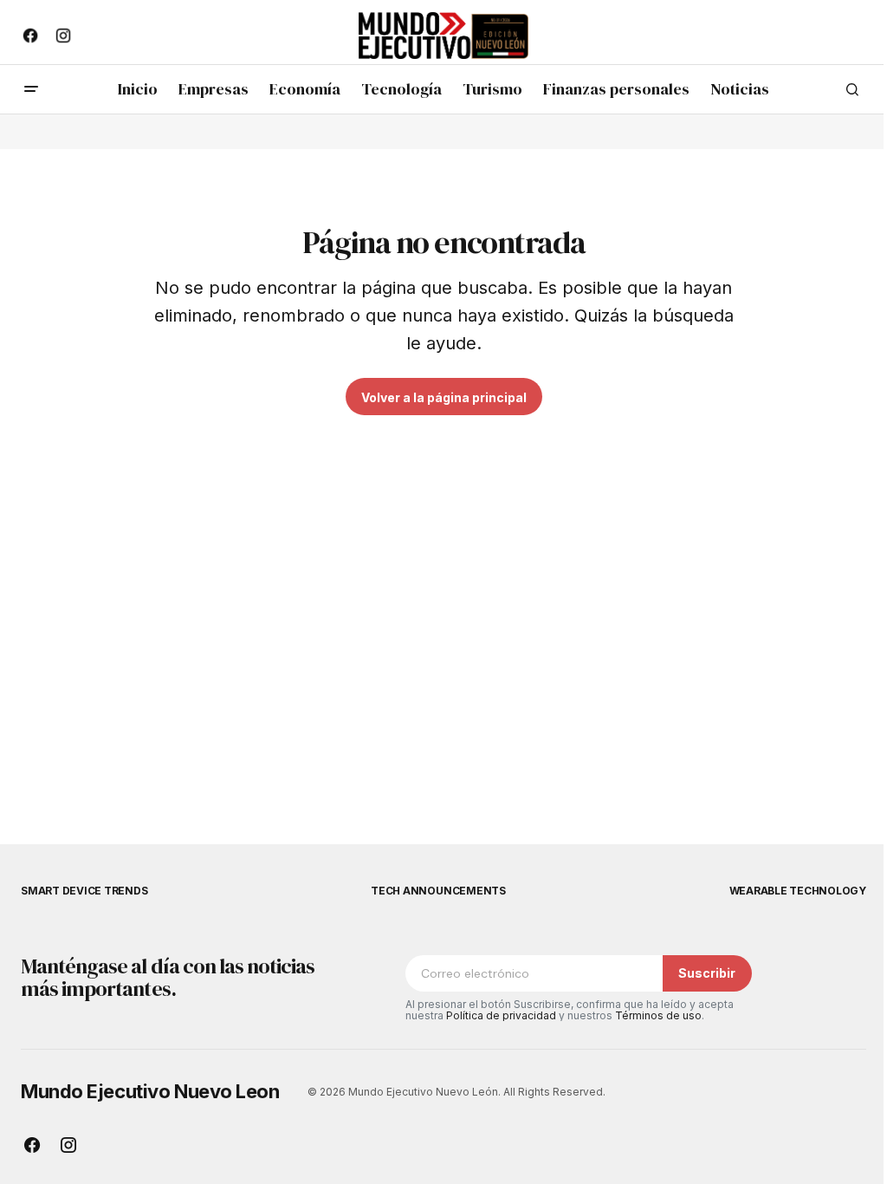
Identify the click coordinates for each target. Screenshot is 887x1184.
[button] (31, 89)
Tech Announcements (438, 890)
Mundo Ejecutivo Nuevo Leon (150, 1091)
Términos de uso (658, 1015)
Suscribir (706, 973)
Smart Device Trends (84, 890)
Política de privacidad (501, 1015)
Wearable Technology (797, 890)
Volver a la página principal (444, 397)
